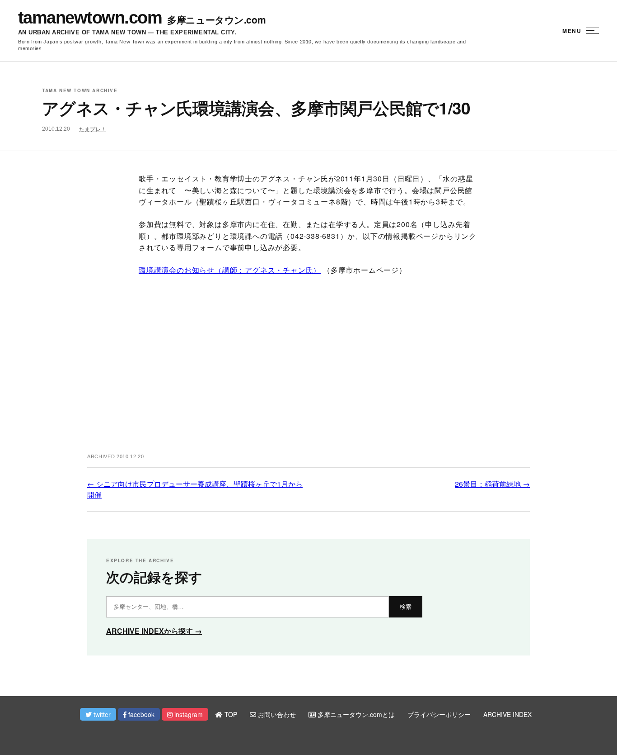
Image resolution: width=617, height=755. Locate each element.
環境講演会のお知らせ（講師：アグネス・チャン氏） (230, 270)
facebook (140, 714)
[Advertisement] (308, 372)
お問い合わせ (276, 714)
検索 (405, 606)
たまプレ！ (92, 129)
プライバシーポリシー (439, 714)
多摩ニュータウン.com (216, 19)
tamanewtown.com (90, 17)
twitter (101, 714)
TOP (230, 714)
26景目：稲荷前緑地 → (492, 484)
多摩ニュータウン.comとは (355, 714)
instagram (188, 714)
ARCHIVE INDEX (507, 714)
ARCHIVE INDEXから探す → (154, 631)
